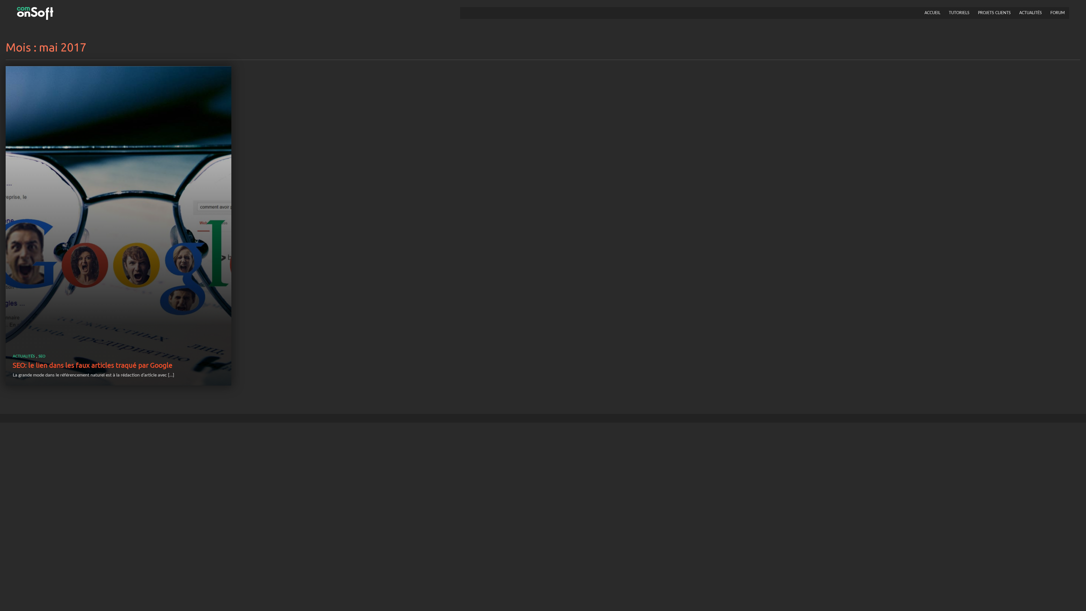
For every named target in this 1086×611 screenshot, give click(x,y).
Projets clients (994, 13)
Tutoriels (959, 13)
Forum (1057, 13)
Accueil (932, 13)
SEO (42, 356)
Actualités (1030, 13)
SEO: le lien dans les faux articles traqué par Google (93, 365)
